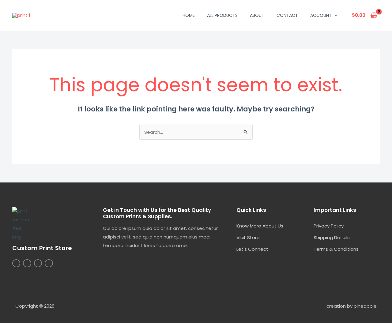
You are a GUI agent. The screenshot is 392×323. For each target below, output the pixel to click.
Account (321, 15)
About (257, 15)
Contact (287, 15)
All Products (222, 15)
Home (189, 15)
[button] (334, 15)
